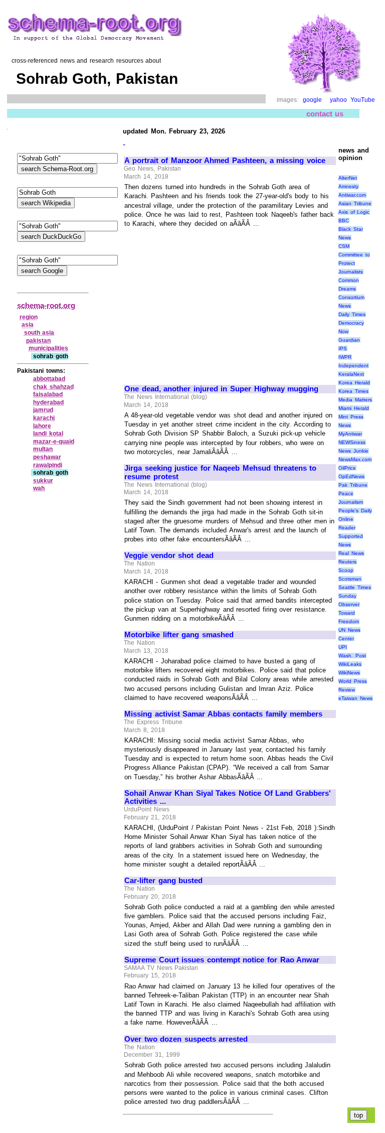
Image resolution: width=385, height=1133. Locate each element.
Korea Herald (354, 382)
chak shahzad (53, 386)
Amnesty (348, 186)
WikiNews (349, 672)
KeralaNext (351, 374)
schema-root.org (46, 305)
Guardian (349, 340)
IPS (342, 348)
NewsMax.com (354, 459)
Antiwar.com (352, 195)
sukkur (43, 480)
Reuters (347, 561)
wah (39, 488)
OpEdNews (351, 476)
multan (43, 449)
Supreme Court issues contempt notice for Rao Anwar (221, 960)
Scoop (345, 570)
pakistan (38, 340)
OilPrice (347, 468)
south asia (39, 332)
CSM (343, 246)
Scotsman (349, 579)
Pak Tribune (352, 485)
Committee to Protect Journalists (354, 263)
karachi (44, 417)
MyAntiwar (350, 434)
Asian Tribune (354, 203)
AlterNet (347, 178)
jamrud (43, 409)
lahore (42, 426)
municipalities (48, 348)
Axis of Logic (353, 212)
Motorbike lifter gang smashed (179, 635)
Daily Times (351, 314)
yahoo (338, 99)
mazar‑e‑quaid (53, 441)
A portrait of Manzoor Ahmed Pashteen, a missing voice (224, 161)
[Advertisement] (208, 302)
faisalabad (48, 394)
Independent (353, 365)
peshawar (47, 457)
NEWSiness (351, 442)
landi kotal (48, 433)
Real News (351, 553)
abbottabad (49, 378)
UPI (342, 647)
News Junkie (353, 451)
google (312, 99)
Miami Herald (353, 408)
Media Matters (355, 399)
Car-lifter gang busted (163, 881)
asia (28, 324)
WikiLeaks (349, 664)
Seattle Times (354, 587)
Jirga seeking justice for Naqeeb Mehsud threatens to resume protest (220, 472)
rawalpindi (47, 465)
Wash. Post (352, 655)
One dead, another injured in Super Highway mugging (221, 389)
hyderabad (48, 402)
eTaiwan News (355, 698)
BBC (343, 220)
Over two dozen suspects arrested (186, 1039)
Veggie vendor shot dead (169, 555)
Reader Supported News (350, 536)
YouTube (362, 99)
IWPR (344, 357)
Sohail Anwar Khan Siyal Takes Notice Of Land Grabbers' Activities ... (227, 797)
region (29, 317)
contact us (325, 113)
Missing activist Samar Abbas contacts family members (223, 714)
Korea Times (353, 391)
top (358, 1115)
